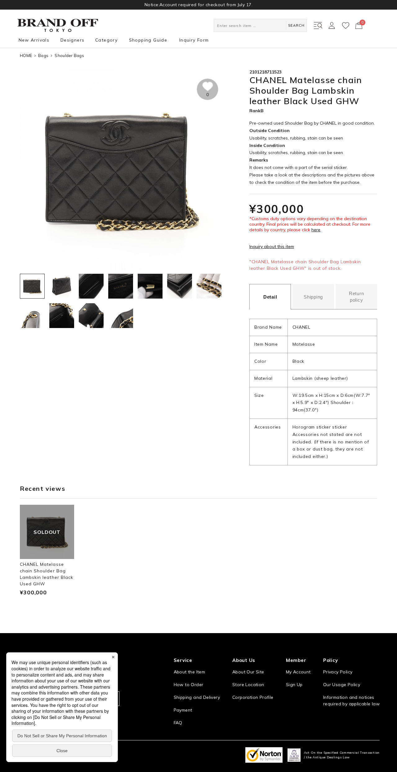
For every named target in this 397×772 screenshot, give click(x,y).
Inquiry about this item (271, 246)
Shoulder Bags (69, 55)
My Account (298, 672)
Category (106, 40)
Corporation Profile (252, 697)
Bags (43, 55)
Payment (183, 710)
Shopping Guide (148, 40)
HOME (26, 55)
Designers (72, 40)
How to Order (188, 684)
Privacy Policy (337, 672)
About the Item (189, 672)
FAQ (178, 722)
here (315, 230)
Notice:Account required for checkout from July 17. (198, 4)
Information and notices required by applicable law (351, 700)
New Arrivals (34, 40)
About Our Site (248, 672)
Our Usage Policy (341, 684)
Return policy (356, 297)
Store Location (248, 684)
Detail (270, 296)
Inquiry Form (194, 40)
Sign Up (294, 684)
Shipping (313, 296)
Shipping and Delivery (197, 697)
